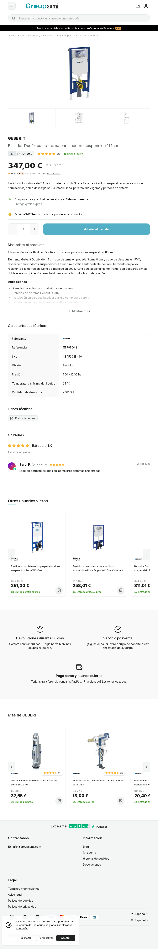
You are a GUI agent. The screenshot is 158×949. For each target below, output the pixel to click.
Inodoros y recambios (40, 35)
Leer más (22, 928)
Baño (21, 35)
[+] (34, 229)
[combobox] (79, 18)
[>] (146, 554)
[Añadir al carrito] (59, 590)
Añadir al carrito (96, 229)
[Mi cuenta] (146, 5)
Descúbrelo (54, 173)
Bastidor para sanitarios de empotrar (77, 35)
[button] (49, 153)
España (140, 913)
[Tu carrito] (138, 5)
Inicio (11, 35)
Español (140, 920)
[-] (12, 229)
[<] (11, 554)
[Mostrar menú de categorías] (12, 6)
